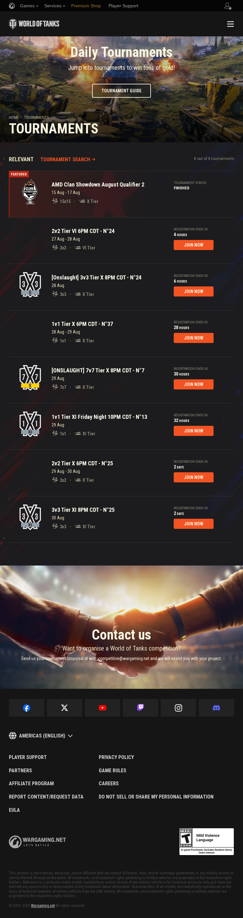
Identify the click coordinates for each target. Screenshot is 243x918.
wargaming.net (37, 842)
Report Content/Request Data (46, 797)
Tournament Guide (121, 90)
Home (14, 117)
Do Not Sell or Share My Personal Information (156, 797)
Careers (109, 783)
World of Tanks (34, 24)
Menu (230, 24)
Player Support (28, 757)
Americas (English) (42, 736)
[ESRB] (206, 842)
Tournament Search (65, 159)
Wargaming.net (43, 905)
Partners (20, 771)
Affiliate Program (31, 783)
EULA (14, 810)
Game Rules (112, 771)
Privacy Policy (116, 757)
